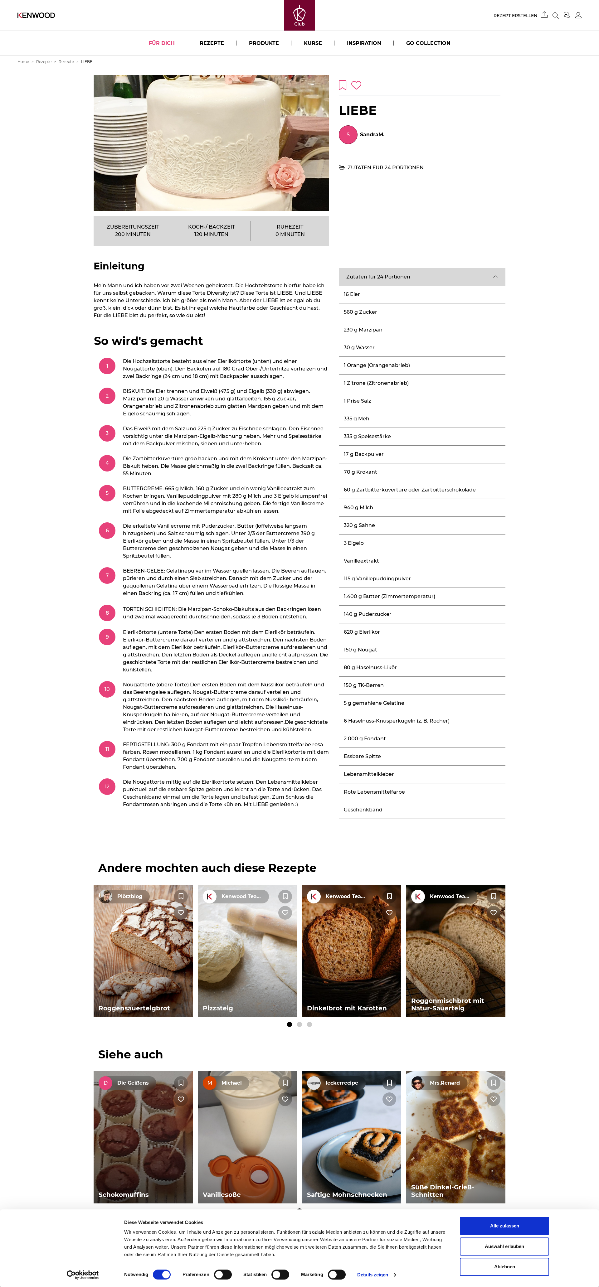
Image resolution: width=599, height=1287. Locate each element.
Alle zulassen (504, 1225)
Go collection (428, 43)
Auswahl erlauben (504, 1246)
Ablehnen (504, 1266)
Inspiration (364, 43)
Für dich (162, 43)
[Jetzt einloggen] (578, 15)
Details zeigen (372, 1274)
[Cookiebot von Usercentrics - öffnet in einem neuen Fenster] (83, 1275)
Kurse (313, 43)
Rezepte (212, 43)
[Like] (181, 913)
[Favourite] (181, 896)
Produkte (264, 43)
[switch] (223, 1275)
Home (23, 61)
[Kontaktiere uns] (569, 15)
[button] (422, 277)
